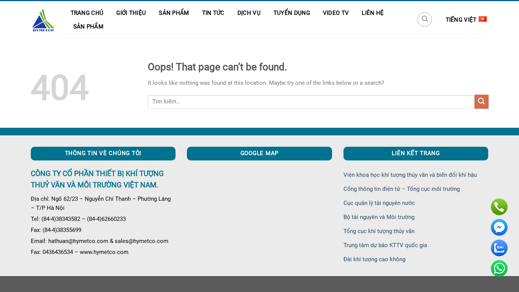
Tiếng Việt (461, 19)
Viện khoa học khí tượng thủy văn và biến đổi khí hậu (410, 174)
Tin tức (213, 13)
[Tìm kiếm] (425, 20)
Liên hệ (373, 13)
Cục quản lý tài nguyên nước (379, 203)
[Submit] (482, 102)
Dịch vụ (249, 13)
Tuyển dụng (292, 13)
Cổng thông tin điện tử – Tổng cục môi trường (401, 189)
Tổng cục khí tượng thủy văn (379, 231)
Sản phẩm (174, 13)
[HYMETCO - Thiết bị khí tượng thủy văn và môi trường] (43, 19)
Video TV (336, 13)
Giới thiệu (131, 13)
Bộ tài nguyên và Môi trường (379, 217)
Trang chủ (87, 13)
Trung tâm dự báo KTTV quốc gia (385, 245)
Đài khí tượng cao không (374, 259)
